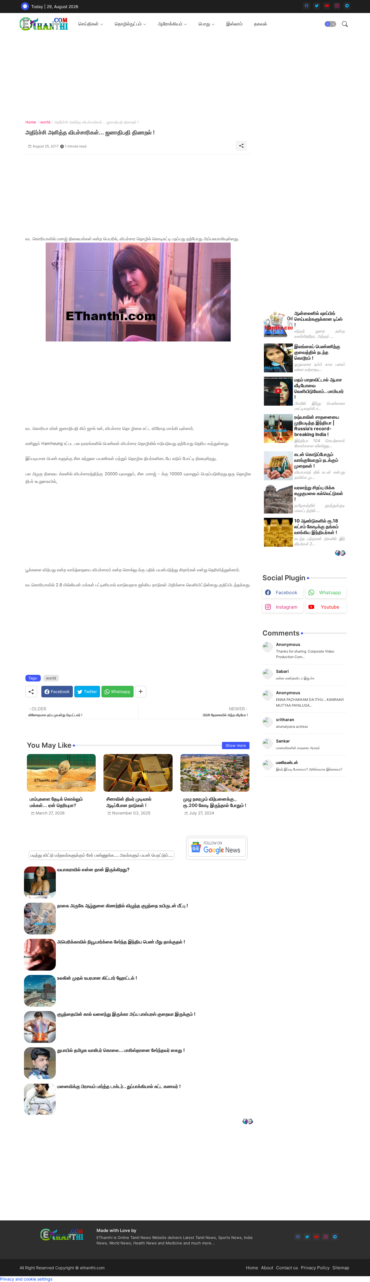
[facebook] (306, 6)
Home (30, 122)
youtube (330, 607)
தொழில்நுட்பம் (128, 24)
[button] (330, 24)
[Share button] (140, 691)
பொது (204, 24)
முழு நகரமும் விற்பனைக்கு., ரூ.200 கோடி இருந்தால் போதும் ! (214, 802)
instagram (286, 607)
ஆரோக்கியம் (170, 24)
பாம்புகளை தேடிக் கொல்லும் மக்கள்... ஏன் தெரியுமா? (56, 802)
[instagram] (337, 6)
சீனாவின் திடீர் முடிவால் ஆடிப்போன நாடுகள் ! (128, 802)
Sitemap (340, 1267)
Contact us (287, 1267)
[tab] (91, 24)
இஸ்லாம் (234, 24)
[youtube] (326, 6)
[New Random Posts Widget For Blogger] (248, 1122)
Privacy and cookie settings (26, 1279)
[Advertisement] (182, 75)
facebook (286, 592)
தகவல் (260, 24)
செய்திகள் (88, 24)
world (45, 122)
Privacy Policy (315, 1267)
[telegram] (347, 6)
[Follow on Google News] (217, 855)
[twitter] (316, 6)
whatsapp (330, 592)
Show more (235, 745)
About (267, 1267)
